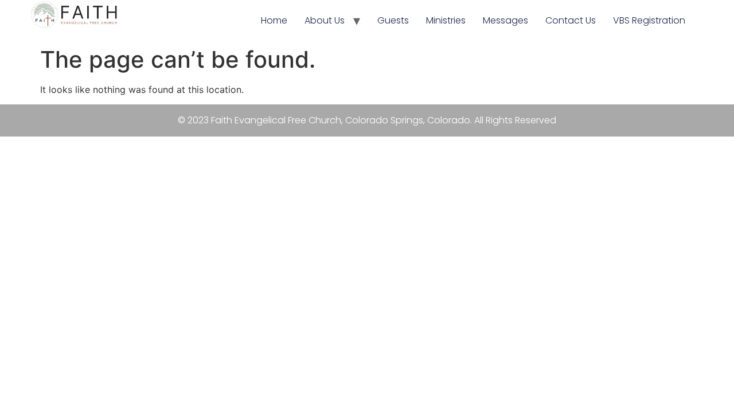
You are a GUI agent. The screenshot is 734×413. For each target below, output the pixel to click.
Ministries (446, 20)
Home (274, 20)
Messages (505, 20)
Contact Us (570, 20)
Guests (393, 20)
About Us (324, 20)
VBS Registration (649, 20)
